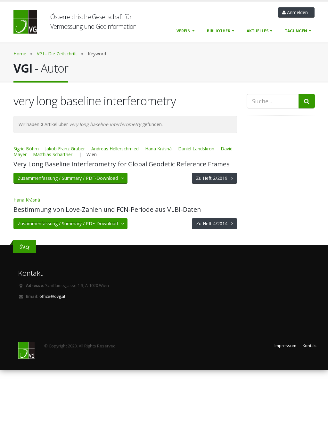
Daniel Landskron (196, 149)
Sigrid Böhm (26, 149)
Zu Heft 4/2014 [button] (213, 223)
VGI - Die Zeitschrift (57, 54)
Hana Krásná (158, 149)
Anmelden (298, 12)
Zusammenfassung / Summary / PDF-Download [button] (70, 178)
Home (19, 54)
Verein (183, 31)
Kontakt (310, 345)
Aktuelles (257, 31)
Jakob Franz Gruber (65, 149)
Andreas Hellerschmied (115, 149)
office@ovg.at (52, 296)
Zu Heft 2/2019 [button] (213, 178)
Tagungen (296, 31)
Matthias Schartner (52, 154)
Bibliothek (218, 31)
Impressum (285, 345)
